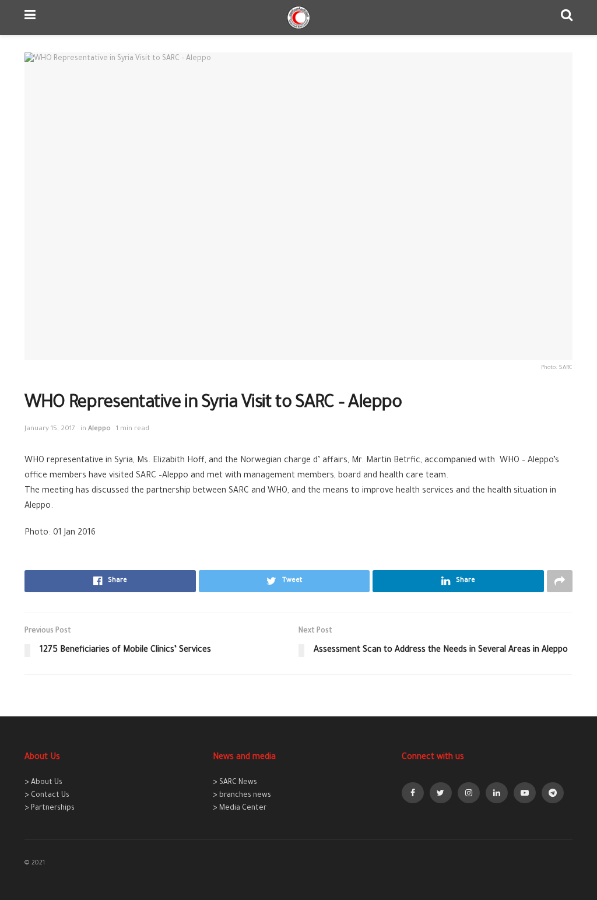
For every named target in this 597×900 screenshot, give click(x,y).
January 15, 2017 (49, 429)
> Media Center (239, 808)
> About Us (43, 783)
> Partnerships (49, 808)
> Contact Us (46, 796)
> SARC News (235, 783)
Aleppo (99, 429)
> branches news (242, 796)
